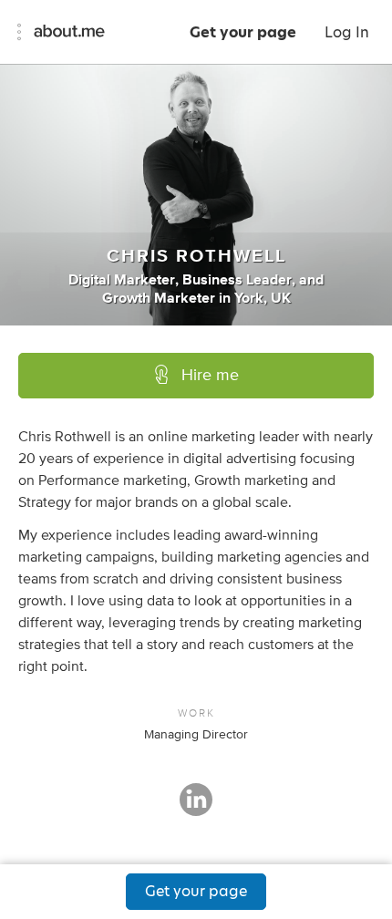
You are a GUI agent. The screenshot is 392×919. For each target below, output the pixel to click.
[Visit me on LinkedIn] (196, 807)
